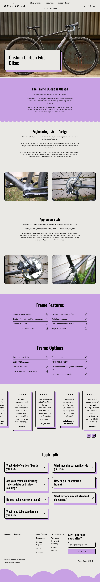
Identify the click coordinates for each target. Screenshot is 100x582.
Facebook (8, 534)
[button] (89, 6)
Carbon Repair (64, 3)
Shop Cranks (41, 534)
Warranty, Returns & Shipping (55, 541)
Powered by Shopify (12, 562)
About (45, 9)
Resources (40, 538)
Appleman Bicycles (18, 560)
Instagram (18, 534)
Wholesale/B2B (57, 534)
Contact (53, 9)
